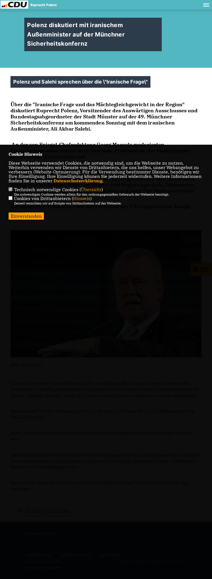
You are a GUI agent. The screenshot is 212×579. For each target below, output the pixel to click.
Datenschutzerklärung (78, 180)
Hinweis (81, 198)
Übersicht (91, 189)
